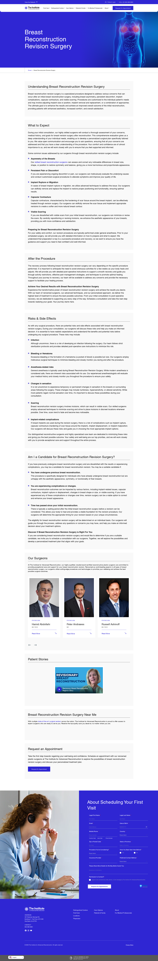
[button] (16, 957)
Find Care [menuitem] (76, 912)
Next (35, 645)
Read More (36, 633)
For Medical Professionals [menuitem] (123, 912)
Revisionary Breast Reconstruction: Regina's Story (75, 689)
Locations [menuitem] (76, 915)
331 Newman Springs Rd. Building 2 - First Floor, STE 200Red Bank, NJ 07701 (34, 919)
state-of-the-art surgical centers (49, 721)
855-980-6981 (29, 926)
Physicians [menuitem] (76, 918)
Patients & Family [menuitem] (99, 912)
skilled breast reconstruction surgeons (51, 161)
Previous (30, 645)
